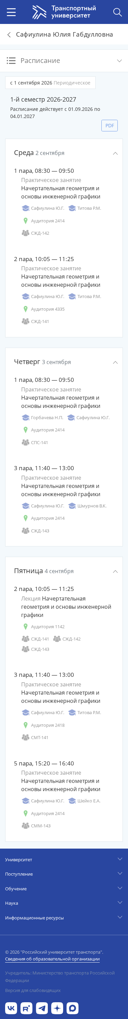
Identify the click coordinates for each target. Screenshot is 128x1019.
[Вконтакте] (11, 1007)
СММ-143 (41, 826)
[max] (73, 1007)
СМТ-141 (39, 737)
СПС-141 (39, 442)
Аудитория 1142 (48, 626)
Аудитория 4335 (48, 309)
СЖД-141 (40, 321)
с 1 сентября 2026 (50, 82)
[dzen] (57, 1007)
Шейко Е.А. (88, 801)
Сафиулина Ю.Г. (47, 208)
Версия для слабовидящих (33, 990)
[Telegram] (42, 1007)
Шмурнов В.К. (91, 506)
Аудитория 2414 (48, 221)
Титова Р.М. (89, 208)
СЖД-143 (40, 531)
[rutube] (26, 1007)
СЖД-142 (40, 233)
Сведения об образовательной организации (52, 959)
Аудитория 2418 (48, 725)
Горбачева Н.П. (47, 417)
